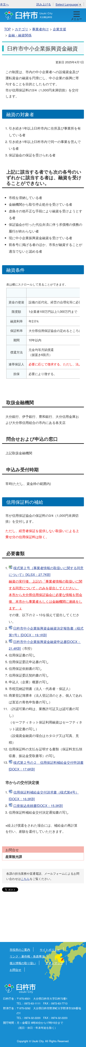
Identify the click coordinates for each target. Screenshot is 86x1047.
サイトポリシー (50, 949)
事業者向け (40, 29)
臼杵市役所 (20, 988)
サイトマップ (54, 963)
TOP (7, 29)
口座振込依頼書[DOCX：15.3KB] (38, 805)
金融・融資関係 (20, 35)
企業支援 (59, 29)
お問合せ (15, 969)
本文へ (4, 4)
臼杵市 (28, 15)
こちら (25, 879)
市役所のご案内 (20, 949)
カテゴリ (21, 29)
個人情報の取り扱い (23, 963)
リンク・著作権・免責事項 (27, 956)
